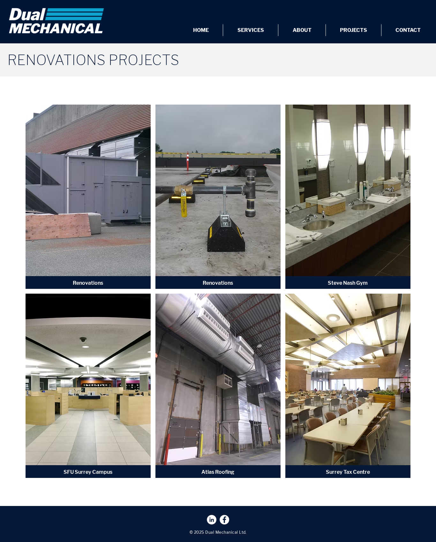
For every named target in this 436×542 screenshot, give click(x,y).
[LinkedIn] (211, 519)
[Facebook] (224, 519)
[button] (88, 197)
